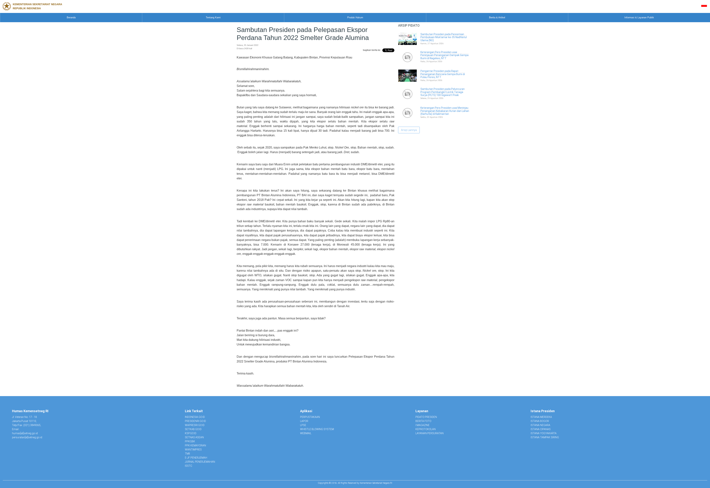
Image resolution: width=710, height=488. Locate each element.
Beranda (71, 17)
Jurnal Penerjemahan (200, 461)
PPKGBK (190, 441)
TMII (187, 453)
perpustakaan (310, 417)
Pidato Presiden (426, 417)
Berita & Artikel (497, 17)
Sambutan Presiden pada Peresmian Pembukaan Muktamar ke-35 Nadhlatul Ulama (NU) (443, 37)
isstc (188, 465)
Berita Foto (423, 421)
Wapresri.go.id (194, 425)
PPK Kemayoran (195, 445)
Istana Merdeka (541, 417)
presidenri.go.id (195, 421)
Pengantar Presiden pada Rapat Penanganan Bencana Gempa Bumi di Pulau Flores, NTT (442, 74)
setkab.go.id (193, 429)
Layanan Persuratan (429, 433)
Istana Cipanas (541, 429)
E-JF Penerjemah (196, 457)
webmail (305, 433)
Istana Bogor (540, 421)
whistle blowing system (317, 429)
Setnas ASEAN (194, 437)
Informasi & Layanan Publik (639, 17)
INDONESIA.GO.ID (195, 417)
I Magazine (422, 425)
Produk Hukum (355, 17)
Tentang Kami (213, 17)
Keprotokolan (425, 429)
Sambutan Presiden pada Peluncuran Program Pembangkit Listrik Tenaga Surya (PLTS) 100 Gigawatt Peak (442, 92)
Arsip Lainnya (409, 130)
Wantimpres (193, 449)
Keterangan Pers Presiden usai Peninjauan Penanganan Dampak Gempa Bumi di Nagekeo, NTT (444, 55)
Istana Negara (540, 425)
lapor (304, 421)
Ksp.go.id (190, 433)
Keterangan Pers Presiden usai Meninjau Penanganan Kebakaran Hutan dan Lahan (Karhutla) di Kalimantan (444, 111)
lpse (303, 425)
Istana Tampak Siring (545, 437)
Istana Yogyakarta (544, 433)
